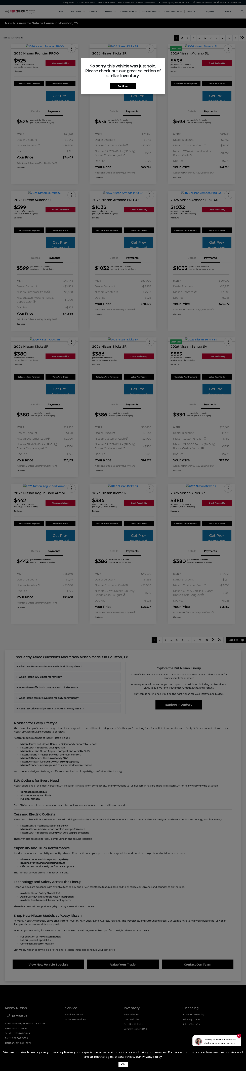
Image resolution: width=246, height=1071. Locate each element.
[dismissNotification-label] (239, 1036)
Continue (123, 86)
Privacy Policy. (152, 1057)
